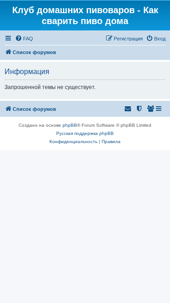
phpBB (70, 125)
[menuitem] (24, 38)
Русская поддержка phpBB (85, 133)
